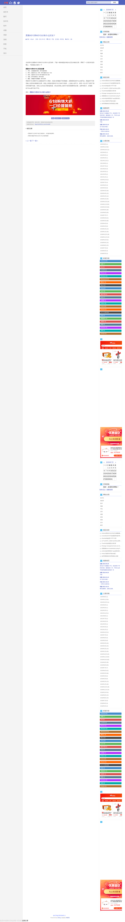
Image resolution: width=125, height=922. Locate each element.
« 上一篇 (29, 141)
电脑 (101, 53)
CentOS (104, 270)
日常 (101, 59)
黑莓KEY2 (58, 118)
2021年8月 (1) (104, 163)
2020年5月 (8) (104, 188)
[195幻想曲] (12, 2)
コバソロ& (105, 312)
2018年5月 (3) (104, 253)
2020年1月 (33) (104, 199)
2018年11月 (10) (104, 237)
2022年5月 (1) (104, 155)
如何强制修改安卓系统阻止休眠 (110, 103)
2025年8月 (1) (104, 144)
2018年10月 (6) (104, 240)
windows (104, 327)
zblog (103, 288)
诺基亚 (103, 321)
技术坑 (5, 21)
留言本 (5, 12)
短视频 (103, 300)
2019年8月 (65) (104, 212)
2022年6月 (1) (104, 152)
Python (103, 303)
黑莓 (53, 118)
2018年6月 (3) (104, 250)
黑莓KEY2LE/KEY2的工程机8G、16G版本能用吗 (41, 133)
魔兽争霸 (104, 294)
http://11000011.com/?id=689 (42, 124)
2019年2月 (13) (104, 229)
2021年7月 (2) (104, 166)
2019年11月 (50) (104, 204)
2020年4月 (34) (104, 190)
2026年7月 (110, 10)
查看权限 (109, 37)
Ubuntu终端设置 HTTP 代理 (109, 85)
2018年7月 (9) (104, 248)
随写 (5, 16)
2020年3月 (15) (104, 193)
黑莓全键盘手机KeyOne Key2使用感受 (38, 136)
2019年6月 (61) (104, 218)
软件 (5, 26)
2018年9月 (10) (104, 242)
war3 (103, 291)
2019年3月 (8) (104, 226)
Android (104, 261)
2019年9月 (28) (104, 209)
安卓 (103, 315)
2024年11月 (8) (104, 147)
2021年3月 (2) (104, 174)
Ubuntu (103, 309)
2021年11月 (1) (104, 160)
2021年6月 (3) (104, 168)
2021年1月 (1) (104, 177)
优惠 (5, 30)
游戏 (5, 39)
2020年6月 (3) (104, 185)
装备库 (102, 48)
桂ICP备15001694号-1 (60, 915)
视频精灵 (104, 318)
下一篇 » (35, 141)
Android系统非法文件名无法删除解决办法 (113, 80)
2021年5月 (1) (104, 171)
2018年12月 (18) (104, 234)
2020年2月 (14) (104, 196)
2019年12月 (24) (104, 201)
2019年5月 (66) (104, 220)
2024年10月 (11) (104, 149)
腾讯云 (103, 282)
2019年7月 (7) (104, 215)
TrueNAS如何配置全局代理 (109, 91)
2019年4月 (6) (104, 223)
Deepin (103, 333)
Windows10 (105, 279)
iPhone (103, 273)
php (103, 267)
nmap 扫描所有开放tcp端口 (109, 101)
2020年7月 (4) (104, 182)
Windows (104, 276)
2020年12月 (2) (104, 179)
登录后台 (102, 37)
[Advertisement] (60, 18)
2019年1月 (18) (104, 231)
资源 (5, 35)
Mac (103, 285)
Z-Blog (59, 917)
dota (103, 297)
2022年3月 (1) (104, 158)
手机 (5, 48)
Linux (103, 306)
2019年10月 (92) (104, 207)
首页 (5, 7)
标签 (5, 44)
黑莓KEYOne (65, 118)
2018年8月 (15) (104, 245)
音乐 (5, 53)
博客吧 (68, 917)
